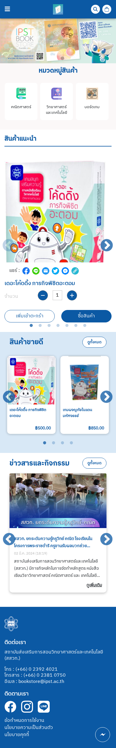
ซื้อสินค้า (86, 316)
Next (103, 242)
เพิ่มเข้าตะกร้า (29, 316)
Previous (4, 242)
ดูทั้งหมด (94, 342)
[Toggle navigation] (7, 9)
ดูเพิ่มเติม (94, 585)
